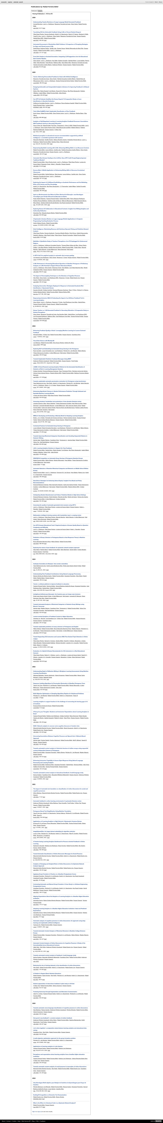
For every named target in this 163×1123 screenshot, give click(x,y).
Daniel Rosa (36, 48)
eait (34, 521)
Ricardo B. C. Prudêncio (43, 835)
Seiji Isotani (70, 249)
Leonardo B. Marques (75, 596)
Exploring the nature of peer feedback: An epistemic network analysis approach (56, 547)
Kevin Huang (36, 113)
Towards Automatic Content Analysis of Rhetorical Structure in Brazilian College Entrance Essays (59, 932)
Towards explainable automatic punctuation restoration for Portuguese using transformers (59, 381)
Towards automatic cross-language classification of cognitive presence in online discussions (60, 1008)
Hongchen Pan (37, 213)
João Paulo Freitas (49, 235)
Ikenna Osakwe (37, 774)
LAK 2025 (36, 117)
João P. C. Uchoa (38, 993)
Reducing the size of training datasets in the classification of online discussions (56, 965)
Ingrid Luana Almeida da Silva (54, 565)
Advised (40, 10)
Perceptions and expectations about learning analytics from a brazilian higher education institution (59, 1055)
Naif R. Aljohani (77, 740)
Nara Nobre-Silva (66, 62)
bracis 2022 (36, 689)
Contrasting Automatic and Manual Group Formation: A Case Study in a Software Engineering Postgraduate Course (60, 885)
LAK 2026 (36, 52)
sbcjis (34, 590)
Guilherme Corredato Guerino (41, 103)
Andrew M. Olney (69, 342)
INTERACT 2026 (37, 107)
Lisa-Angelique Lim (51, 618)
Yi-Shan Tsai (57, 129)
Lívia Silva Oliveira (43, 247)
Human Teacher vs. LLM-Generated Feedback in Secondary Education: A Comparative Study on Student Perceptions (61, 311)
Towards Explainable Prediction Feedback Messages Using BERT (52, 359)
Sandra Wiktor (59, 641)
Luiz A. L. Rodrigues (48, 24)
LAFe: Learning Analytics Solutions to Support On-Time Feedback (52, 448)
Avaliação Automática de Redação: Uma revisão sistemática (50, 563)
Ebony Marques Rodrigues (77, 198)
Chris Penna (72, 233)
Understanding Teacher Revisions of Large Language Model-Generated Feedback (57, 22)
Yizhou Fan (36, 442)
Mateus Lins (81, 472)
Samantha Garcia (38, 900)
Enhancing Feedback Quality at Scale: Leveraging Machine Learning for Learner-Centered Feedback (59, 331)
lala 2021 (35, 880)
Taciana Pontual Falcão (52, 198)
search (21, 2)
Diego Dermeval (64, 142)
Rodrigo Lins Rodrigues (53, 716)
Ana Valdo (55, 60)
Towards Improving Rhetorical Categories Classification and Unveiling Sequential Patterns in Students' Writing (60, 437)
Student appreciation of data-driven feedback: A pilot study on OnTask (53, 983)
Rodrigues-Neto (49, 764)
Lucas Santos (51, 1089)
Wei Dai (43, 618)
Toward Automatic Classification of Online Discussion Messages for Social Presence (57, 853)
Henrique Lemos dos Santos (79, 371)
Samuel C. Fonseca (49, 641)
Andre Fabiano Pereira (39, 223)
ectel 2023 (36, 580)
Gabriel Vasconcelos (82, 233)
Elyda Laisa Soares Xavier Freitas (72, 565)
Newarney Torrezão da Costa (62, 24)
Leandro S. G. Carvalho (72, 643)
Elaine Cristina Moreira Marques (46, 419)
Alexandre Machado (38, 139)
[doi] (44, 28)
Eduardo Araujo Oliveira (48, 213)
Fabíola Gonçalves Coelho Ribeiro (42, 64)
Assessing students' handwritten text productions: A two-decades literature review (57, 401)
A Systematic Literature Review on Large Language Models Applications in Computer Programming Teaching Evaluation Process (58, 220)
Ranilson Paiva (56, 142)
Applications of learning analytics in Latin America (48, 1046)
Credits (14, 1121)
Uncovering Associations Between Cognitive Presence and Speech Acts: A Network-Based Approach (59, 737)
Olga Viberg (36, 549)
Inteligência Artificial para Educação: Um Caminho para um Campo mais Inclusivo (56, 594)
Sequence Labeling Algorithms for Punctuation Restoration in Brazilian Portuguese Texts (59, 683)
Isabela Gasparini (49, 718)
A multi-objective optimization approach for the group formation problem (54, 1038)
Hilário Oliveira (82, 350)
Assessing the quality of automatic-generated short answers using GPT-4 (54, 505)
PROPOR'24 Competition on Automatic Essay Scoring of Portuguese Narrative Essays (58, 458)
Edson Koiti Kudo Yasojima (40, 409)
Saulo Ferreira (46, 975)
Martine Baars (80, 113)
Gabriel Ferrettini (81, 186)
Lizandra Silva (60, 1089)
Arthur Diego (53, 1020)
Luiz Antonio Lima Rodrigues (41, 257)
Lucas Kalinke (81, 60)
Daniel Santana (53, 497)
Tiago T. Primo (72, 290)
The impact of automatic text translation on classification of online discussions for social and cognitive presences (60, 790)
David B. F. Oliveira (69, 641)
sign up (40, 1111)
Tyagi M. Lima (37, 36)
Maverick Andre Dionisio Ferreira (51, 793)
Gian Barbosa (37, 1010)
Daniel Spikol (73, 549)
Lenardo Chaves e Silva (39, 403)
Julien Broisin (62, 93)
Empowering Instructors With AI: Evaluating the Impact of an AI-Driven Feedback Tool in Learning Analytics (58, 299)
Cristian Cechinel (47, 290)
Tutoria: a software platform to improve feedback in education (51, 584)
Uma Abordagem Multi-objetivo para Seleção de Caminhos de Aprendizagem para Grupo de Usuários (59, 1083)
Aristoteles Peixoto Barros (74, 139)
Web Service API (26, 1121)
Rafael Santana (37, 975)
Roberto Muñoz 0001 (64, 292)
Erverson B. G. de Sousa (63, 472)
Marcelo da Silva (62, 497)
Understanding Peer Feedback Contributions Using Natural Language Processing (57, 574)
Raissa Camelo (45, 1010)
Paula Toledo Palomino (39, 198)
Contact (9, 1121)
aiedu (34, 251)
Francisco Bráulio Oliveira (62, 233)
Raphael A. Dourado (38, 845)
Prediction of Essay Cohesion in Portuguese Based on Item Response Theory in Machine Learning (59, 538)
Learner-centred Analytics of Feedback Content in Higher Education (53, 616)
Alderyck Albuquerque (68, 200)
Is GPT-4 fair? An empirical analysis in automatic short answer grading (53, 255)
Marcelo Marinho (60, 517)
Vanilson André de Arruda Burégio (50, 202)
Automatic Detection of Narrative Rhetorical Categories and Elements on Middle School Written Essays (60, 469)
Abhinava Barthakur (38, 675)
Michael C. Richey (38, 677)
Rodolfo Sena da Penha (54, 247)
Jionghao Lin (36, 618)
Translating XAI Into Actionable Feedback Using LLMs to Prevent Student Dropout (57, 32)
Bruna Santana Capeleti (67, 103)
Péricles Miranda (71, 1010)
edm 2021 (36, 961)
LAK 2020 (36, 1014)
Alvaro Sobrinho (51, 403)
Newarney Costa (45, 164)
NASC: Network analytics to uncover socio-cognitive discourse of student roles (56, 726)
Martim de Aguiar (72, 497)
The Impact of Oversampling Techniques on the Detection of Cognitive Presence (56, 275)
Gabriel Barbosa (49, 174)
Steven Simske (60, 1097)
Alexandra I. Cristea (80, 641)
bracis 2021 (36, 817)
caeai (34, 259)
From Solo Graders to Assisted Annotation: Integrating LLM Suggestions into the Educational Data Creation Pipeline (60, 57)
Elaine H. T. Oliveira (42, 645)
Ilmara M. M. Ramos (61, 91)
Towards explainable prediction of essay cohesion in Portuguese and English (55, 626)
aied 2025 (36, 282)
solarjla (35, 422)
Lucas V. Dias (37, 833)
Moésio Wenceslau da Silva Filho (74, 48)
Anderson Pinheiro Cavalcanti (41, 361)
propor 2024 (36, 464)
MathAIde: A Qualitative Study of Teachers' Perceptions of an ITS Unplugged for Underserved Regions (60, 242)
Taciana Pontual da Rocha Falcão (65, 80)
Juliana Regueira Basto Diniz (79, 1058)
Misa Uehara (36, 202)
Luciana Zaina (49, 105)
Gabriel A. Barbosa (38, 235)
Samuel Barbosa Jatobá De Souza (65, 586)
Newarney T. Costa (62, 257)
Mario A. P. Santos (73, 34)
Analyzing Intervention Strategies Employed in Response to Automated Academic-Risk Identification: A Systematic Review (58, 287)
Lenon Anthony (49, 150)
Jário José (58, 687)
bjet (34, 1050)
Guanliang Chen (76, 334)
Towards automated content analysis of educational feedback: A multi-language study (58, 772)
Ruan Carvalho (37, 350)
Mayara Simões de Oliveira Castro (42, 576)
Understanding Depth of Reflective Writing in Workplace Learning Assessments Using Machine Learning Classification (60, 672)
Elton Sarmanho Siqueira (56, 484)
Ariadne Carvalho (62, 60)
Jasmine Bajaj (71, 440)
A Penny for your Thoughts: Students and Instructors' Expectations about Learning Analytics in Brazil (61, 712)
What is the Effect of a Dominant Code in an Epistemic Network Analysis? (54, 1103)
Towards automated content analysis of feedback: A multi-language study (54, 955)
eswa (34, 387)
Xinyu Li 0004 (68, 125)
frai (34, 827)
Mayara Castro (67, 1086)
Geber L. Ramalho (56, 164)
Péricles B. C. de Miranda (70, 350)
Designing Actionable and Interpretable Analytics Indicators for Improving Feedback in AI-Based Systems (61, 88)
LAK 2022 (36, 722)
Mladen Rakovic (75, 127)
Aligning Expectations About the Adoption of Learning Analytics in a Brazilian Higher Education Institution (61, 897)
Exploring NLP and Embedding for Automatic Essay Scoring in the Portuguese (56, 348)
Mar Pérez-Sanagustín (74, 91)
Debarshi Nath (47, 125)
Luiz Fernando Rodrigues (40, 316)
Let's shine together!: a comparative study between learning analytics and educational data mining (60, 1029)
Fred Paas (45, 551)
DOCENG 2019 (37, 1099)
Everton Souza (61, 48)
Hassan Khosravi (80, 618)
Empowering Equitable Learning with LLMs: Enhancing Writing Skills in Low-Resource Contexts (61, 148)
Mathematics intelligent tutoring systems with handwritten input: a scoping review (57, 515)
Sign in (34, 1111)
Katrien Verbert (42, 847)
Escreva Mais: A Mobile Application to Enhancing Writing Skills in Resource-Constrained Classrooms (59, 171)
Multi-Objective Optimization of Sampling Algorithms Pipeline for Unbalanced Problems (58, 693)
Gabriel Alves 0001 (38, 38)
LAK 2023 (36, 612)
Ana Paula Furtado (78, 888)
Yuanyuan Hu (36, 924)
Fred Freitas (74, 361)
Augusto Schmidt (37, 290)
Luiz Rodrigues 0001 (52, 277)
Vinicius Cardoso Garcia (69, 417)
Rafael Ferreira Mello (49, 38)
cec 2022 (35, 697)
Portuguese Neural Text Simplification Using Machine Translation (52, 811)
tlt (33, 306)
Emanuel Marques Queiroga (60, 290)
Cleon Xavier (74, 24)
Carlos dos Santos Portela (49, 407)
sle (34, 144)
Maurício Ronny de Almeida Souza (65, 407)
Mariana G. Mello (83, 34)
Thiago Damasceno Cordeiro (41, 353)
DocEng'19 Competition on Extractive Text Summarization (50, 1095)
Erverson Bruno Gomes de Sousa (42, 705)
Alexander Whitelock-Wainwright (60, 774)
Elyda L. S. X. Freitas (50, 385)
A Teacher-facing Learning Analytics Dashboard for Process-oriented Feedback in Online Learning (59, 842)
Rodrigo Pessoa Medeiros (40, 200)
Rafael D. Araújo (58, 718)
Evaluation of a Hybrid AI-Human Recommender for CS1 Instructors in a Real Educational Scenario (59, 652)
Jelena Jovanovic (57, 985)
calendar (15, 2)
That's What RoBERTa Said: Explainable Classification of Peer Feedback (54, 111)
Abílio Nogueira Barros (80, 200)
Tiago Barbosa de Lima (39, 383)
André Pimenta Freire (39, 105)
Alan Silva (41, 598)
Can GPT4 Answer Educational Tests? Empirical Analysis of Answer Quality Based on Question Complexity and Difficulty (60, 526)
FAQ (37, 1121)
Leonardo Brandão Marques (46, 405)
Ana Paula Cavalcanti (65, 202)
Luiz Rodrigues (59, 350)
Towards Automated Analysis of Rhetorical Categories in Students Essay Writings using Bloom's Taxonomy (58, 605)
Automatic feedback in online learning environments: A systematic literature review (57, 801)
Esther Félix (36, 91)
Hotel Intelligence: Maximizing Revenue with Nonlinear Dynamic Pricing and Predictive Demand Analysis (60, 230)
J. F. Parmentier (64, 186)
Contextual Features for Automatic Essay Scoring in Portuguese (51, 425)
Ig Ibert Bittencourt (52, 249)
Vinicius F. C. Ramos (82, 290)
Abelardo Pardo (47, 677)
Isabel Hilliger (42, 93)
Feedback (42, 1121)
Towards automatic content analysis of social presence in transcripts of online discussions (59, 1066)
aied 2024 (36, 355)
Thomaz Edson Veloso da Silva (69, 245)
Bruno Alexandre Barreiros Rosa (42, 541)
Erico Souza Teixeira (58, 342)
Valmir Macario (42, 249)
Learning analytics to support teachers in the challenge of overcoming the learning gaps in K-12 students (60, 702)
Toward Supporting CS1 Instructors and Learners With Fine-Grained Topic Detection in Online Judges (60, 637)
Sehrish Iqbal (36, 440)
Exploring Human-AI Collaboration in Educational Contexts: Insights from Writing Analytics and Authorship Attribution (61, 209)
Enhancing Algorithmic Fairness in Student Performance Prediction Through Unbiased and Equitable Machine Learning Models (59, 392)
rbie (34, 204)
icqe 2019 (36, 1107)
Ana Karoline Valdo (62, 314)
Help (19, 1121)
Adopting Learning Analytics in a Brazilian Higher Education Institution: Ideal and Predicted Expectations (60, 909)
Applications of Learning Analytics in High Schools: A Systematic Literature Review (57, 821)
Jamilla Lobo (53, 48)
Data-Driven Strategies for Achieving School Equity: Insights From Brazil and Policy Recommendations (57, 481)
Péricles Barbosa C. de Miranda (41, 1086)
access (35, 225)
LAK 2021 (36, 797)
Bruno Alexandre (51, 823)
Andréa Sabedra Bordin (39, 292)
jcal (34, 131)
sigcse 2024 (36, 344)
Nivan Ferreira (62, 845)
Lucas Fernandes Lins (48, 350)
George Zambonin (49, 34)
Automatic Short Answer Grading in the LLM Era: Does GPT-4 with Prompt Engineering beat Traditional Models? (59, 159)
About (3, 1121)
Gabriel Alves (81, 302)
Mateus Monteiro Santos (60, 139)
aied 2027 (36, 28)
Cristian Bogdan (81, 549)
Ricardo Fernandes (68, 235)
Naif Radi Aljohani (44, 442)
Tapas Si (75, 695)
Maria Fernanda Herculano (49, 428)
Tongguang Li (60, 125)
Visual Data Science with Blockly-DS (43, 340)
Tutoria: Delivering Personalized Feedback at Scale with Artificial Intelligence (55, 76)
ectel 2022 (36, 707)
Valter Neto (36, 947)
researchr (4, 2)
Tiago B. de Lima (37, 685)
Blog (33, 1121)
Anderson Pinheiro (57, 64)
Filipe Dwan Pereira (38, 34)
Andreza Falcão (44, 48)
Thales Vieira (77, 247)
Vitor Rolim (36, 277)
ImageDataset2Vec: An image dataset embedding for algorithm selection (54, 831)
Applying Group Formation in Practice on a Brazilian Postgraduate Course (54, 874)
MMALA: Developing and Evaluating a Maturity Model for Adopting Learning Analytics (58, 415)
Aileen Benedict (37, 643)
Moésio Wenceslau (59, 460)
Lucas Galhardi (37, 428)
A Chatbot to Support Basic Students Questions (47, 973)
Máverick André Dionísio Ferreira (42, 728)
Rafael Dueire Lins (75, 277)
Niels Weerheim (65, 549)
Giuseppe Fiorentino (69, 576)
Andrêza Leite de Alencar (54, 200)
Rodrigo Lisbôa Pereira (81, 407)
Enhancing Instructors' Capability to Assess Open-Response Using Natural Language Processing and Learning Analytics (58, 761)
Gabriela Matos (72, 60)
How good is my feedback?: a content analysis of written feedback (52, 1018)
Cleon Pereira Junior (58, 113)
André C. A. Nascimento (61, 34)
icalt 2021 (35, 969)
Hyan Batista (65, 267)
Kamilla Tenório (49, 139)
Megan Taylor (81, 675)
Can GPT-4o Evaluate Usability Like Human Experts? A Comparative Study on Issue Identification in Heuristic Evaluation (57, 100)
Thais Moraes (49, 62)
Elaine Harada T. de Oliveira (47, 91)
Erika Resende (41, 62)
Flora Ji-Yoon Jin (37, 125)
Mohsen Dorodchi (60, 643)
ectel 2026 (36, 83)
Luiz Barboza (36, 342)
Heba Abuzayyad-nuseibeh (63, 127)
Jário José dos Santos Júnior (73, 405)
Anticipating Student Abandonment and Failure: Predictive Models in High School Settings (59, 495)
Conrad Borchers (37, 24)
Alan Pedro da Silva (77, 403)
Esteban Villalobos (38, 452)
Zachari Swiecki (45, 740)
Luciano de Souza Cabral (40, 395)
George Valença (60, 813)
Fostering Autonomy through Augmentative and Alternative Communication (55, 991)
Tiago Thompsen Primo (65, 371)
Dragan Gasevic (81, 36)
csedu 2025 (36, 95)
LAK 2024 (36, 444)
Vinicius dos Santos (82, 497)
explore (10, 2)
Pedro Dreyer (58, 235)
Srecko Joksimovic (49, 675)
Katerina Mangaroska (75, 1020)
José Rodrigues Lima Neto (70, 302)
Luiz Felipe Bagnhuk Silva (76, 267)
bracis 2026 (36, 237)
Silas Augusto (58, 174)
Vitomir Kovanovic (60, 675)
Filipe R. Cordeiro (73, 833)
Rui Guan (53, 125)
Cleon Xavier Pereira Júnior (48, 127)
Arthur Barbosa (37, 793)
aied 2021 (36, 870)
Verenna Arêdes (51, 586)
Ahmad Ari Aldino (37, 334)
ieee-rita (35, 294)
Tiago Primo (67, 718)
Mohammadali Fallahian (48, 643)
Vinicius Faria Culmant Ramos (41, 373)
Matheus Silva (57, 62)
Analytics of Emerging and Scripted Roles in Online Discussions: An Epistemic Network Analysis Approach (58, 865)
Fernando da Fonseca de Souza (54, 417)
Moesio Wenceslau (74, 685)
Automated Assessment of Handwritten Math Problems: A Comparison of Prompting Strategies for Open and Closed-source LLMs (60, 45)
